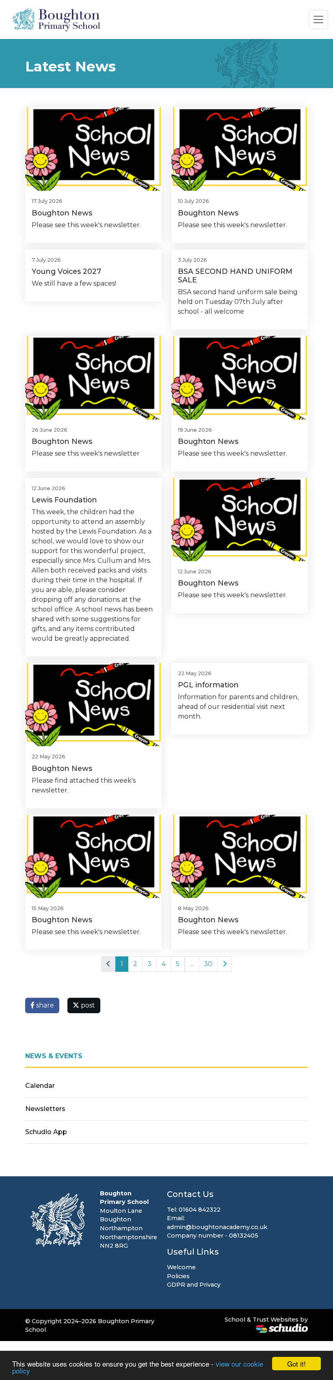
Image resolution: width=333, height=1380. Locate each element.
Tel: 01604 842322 (194, 1209)
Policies (178, 1276)
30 (208, 964)
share (44, 1005)
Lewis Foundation (64, 499)
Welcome (181, 1267)
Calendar (40, 1085)
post (87, 1005)
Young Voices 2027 (66, 271)
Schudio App (46, 1132)
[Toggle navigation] (318, 19)
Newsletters (45, 1109)
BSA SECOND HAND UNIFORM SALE (235, 275)
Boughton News (62, 213)
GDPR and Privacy (194, 1284)
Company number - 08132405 (212, 1235)
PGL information (208, 684)
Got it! (296, 1363)
